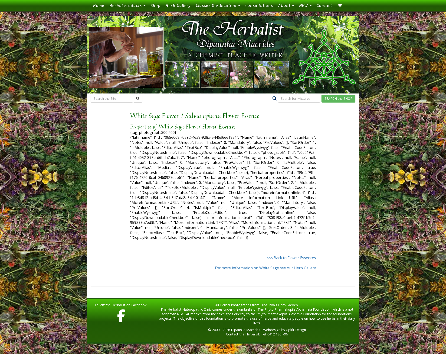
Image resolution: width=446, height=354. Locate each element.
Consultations (259, 5)
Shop (156, 5)
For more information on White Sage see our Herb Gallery (265, 267)
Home (100, 5)
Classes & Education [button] (217, 5)
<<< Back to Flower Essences (291, 257)
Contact (324, 5)
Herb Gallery (178, 5)
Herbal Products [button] (126, 5)
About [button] (285, 5)
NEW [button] (304, 5)
